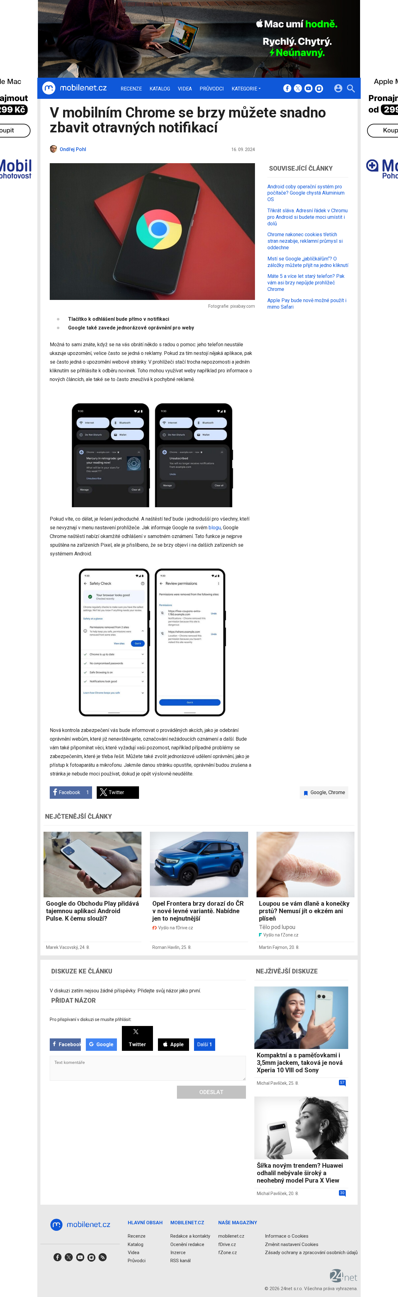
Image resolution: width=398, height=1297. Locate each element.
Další (204, 1044)
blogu (215, 528)
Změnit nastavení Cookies (291, 1244)
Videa (185, 88)
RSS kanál (180, 1260)
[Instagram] (319, 89)
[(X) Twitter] (298, 89)
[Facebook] (287, 89)
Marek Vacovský (62, 947)
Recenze (131, 88)
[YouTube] (308, 89)
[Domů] (74, 88)
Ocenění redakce (187, 1244)
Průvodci (212, 88)
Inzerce (178, 1252)
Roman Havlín (165, 947)
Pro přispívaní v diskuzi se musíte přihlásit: (91, 1019)
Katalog (160, 88)
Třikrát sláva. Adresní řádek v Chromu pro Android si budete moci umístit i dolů (307, 217)
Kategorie (244, 88)
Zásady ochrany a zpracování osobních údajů (311, 1252)
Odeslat (211, 1092)
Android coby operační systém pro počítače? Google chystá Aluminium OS (306, 193)
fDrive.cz (227, 1244)
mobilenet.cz (231, 1236)
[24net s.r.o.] (344, 1280)
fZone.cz (227, 1252)
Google (318, 792)
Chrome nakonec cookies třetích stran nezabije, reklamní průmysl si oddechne (305, 241)
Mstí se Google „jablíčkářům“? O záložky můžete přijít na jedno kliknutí (307, 262)
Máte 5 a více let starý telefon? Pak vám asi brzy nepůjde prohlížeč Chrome (306, 282)
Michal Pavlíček (272, 1083)
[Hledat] (350, 89)
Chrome (336, 792)
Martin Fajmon (273, 947)
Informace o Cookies (286, 1236)
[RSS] (103, 1259)
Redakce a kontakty (190, 1236)
